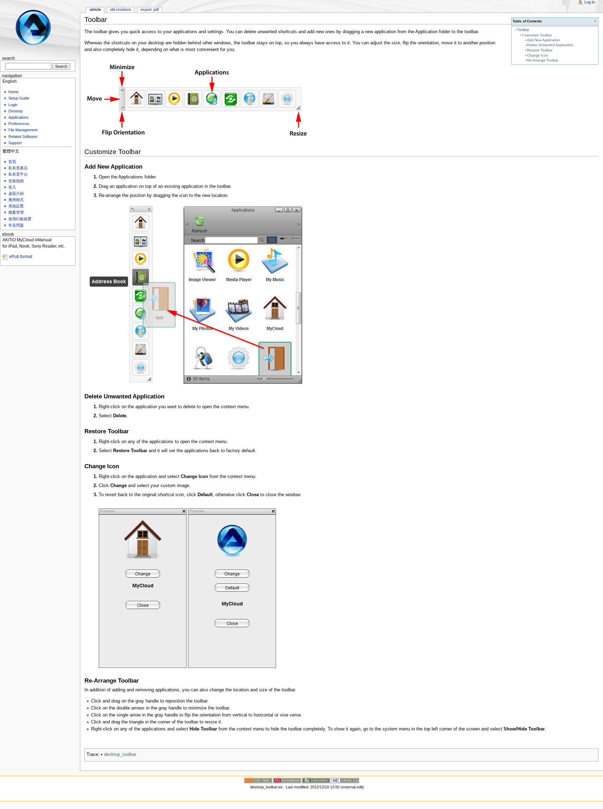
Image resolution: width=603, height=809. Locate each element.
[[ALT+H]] (37, 27)
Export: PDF (150, 9)
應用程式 (16, 200)
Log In (590, 2)
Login (12, 105)
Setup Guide (18, 98)
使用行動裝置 (19, 219)
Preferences (18, 124)
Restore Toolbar (539, 50)
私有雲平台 (18, 174)
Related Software (22, 136)
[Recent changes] (258, 780)
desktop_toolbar (120, 754)
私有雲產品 (18, 168)
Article (95, 9)
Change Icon (537, 55)
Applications (18, 117)
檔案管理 (16, 212)
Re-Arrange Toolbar (542, 60)
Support (15, 143)
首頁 (12, 162)
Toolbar (523, 30)
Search (8, 58)
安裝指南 (16, 181)
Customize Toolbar (537, 35)
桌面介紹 (16, 193)
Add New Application (543, 40)
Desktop (15, 111)
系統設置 (16, 206)
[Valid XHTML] (345, 780)
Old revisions (120, 9)
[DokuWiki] (316, 780)
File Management (22, 130)
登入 (12, 187)
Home (13, 92)
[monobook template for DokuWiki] (287, 780)
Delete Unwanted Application (550, 45)
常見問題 (16, 225)
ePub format (20, 256)
